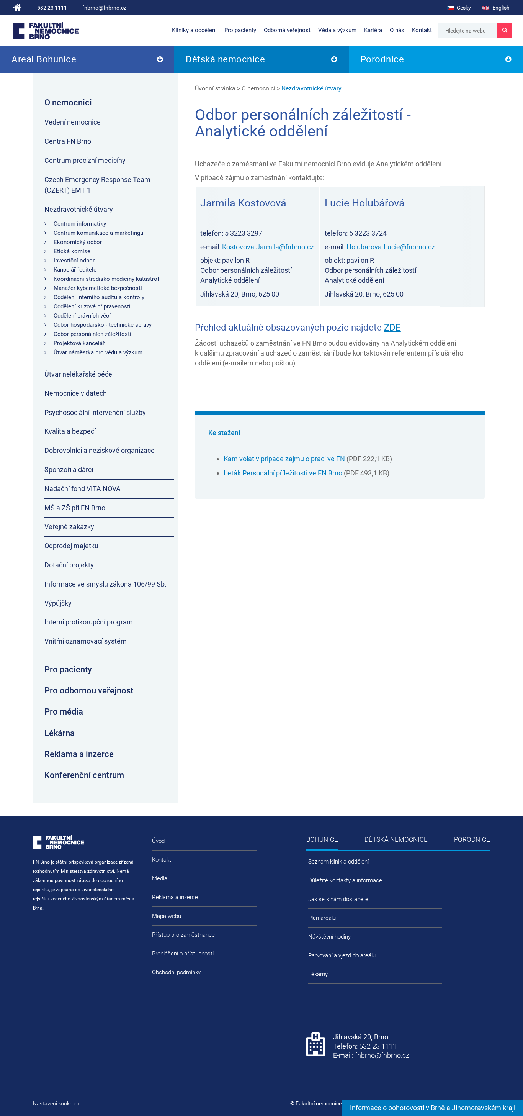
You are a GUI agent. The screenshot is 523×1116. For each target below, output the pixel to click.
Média (159, 878)
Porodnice (382, 59)
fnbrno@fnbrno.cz (104, 8)
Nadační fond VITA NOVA (82, 489)
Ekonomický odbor (78, 242)
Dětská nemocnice (225, 59)
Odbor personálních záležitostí (92, 334)
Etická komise (72, 251)
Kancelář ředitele (75, 269)
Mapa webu (166, 916)
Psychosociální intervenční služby (95, 412)
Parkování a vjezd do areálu (342, 955)
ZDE (392, 327)
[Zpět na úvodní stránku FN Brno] (17, 7)
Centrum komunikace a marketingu (98, 232)
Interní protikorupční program (88, 622)
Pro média (63, 711)
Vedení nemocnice (72, 122)
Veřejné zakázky (69, 527)
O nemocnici (258, 88)
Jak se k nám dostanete (338, 899)
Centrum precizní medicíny (85, 160)
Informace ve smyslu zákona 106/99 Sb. (105, 584)
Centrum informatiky (80, 223)
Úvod (158, 840)
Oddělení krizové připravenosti (92, 306)
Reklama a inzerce (79, 754)
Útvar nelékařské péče (78, 374)
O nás (397, 30)
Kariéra (373, 30)
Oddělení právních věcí (82, 315)
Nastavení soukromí (56, 1103)
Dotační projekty (69, 565)
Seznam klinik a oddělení (338, 861)
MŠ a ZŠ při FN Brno (74, 508)
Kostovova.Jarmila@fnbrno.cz (268, 247)
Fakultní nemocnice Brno (46, 30)
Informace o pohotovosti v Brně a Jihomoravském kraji (432, 1108)
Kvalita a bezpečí (70, 431)
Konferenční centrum (84, 775)
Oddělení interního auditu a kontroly (99, 297)
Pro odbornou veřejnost (88, 690)
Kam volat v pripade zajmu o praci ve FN (284, 459)
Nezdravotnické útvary (311, 88)
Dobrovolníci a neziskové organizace (99, 450)
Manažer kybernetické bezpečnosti (98, 288)
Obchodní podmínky (176, 972)
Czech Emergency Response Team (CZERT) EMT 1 (97, 185)
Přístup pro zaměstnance (183, 934)
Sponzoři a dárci (68, 469)
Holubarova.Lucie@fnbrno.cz (390, 247)
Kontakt (422, 30)
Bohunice (322, 839)
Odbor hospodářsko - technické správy (103, 324)
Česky (463, 8)
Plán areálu (322, 917)
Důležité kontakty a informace (345, 880)
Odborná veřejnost (287, 30)
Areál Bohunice (43, 59)
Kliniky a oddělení (194, 30)
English (500, 8)
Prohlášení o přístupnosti (183, 953)
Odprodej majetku (71, 546)
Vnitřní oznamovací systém (85, 641)
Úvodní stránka (215, 88)
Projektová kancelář (79, 343)
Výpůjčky (58, 603)
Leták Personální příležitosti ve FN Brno (283, 473)
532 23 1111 (52, 8)
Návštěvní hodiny (329, 936)
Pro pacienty (240, 30)
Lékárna (59, 733)
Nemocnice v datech (75, 393)
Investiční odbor (74, 260)
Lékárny (318, 974)
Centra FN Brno (67, 141)
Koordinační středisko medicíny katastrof (106, 278)
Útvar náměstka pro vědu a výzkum (98, 352)
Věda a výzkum (337, 30)
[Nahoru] (501, 1085)
